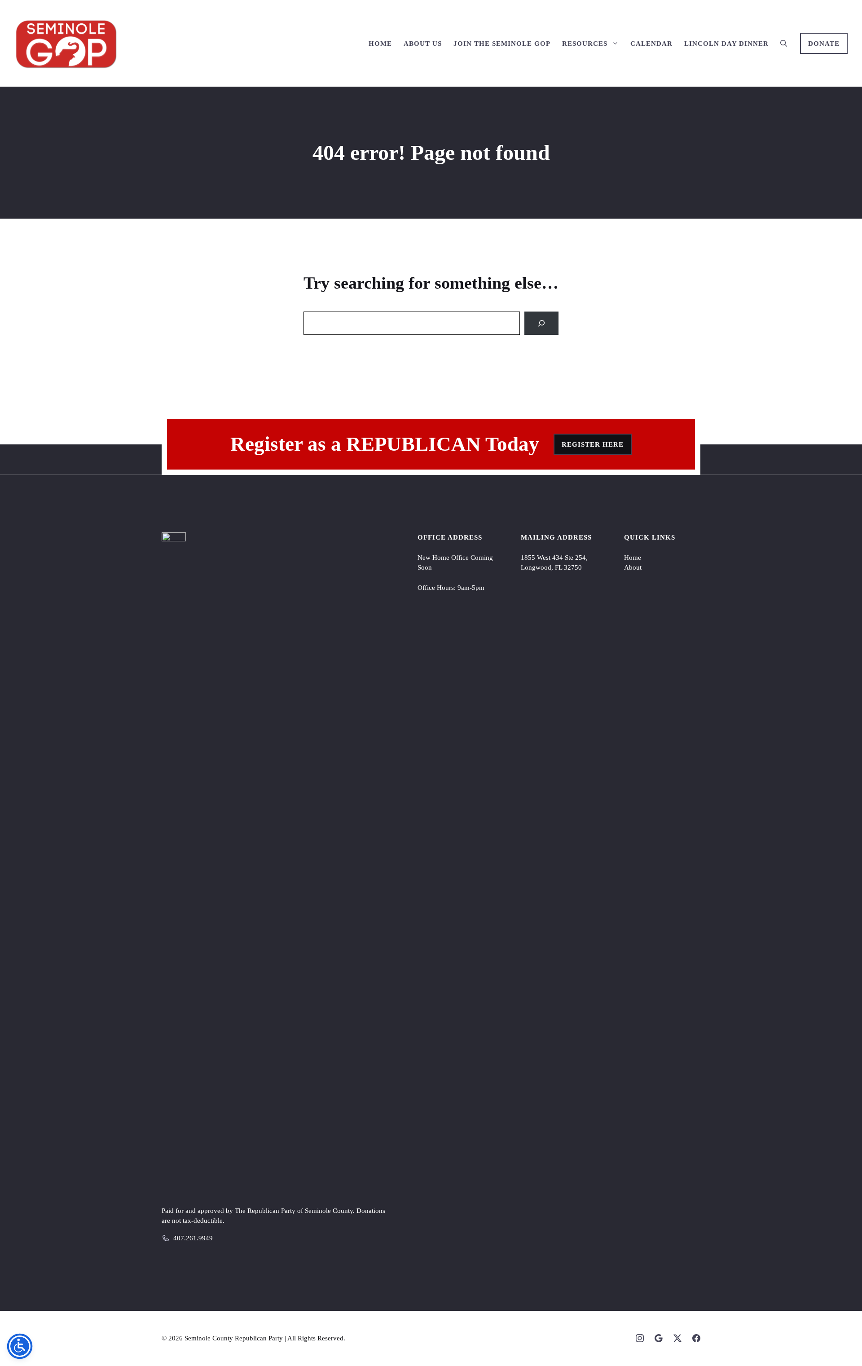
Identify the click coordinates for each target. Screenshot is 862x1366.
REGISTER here (593, 444)
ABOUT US (423, 43)
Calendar (651, 43)
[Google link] (659, 1338)
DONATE (824, 43)
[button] (783, 43)
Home (380, 43)
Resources (584, 43)
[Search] (541, 323)
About (633, 567)
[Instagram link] (640, 1338)
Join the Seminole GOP (501, 43)
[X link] (677, 1338)
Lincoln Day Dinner (726, 43)
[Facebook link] (696, 1338)
